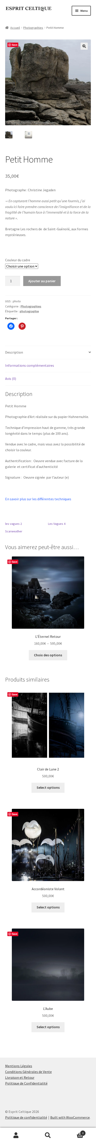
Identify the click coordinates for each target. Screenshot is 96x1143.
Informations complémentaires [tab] (29, 365)
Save (14, 44)
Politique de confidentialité (26, 1117)
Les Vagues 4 (56, 524)
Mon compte (16, 1135)
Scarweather (13, 531)
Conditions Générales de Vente (28, 1071)
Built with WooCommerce (70, 1117)
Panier (74, 1131)
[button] (84, 46)
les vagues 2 (13, 524)
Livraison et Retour (19, 1077)
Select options (48, 787)
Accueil (15, 28)
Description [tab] (14, 352)
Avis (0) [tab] (10, 378)
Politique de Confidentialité (26, 1083)
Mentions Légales (18, 1066)
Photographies (33, 28)
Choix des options (48, 655)
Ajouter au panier (42, 281)
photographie (29, 311)
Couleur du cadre (17, 260)
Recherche (48, 1135)
